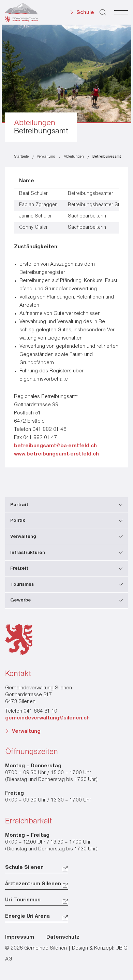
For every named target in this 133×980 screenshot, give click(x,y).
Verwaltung (26, 731)
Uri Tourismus (23, 900)
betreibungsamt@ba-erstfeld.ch (55, 445)
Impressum (19, 937)
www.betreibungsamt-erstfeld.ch (56, 454)
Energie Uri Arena (27, 916)
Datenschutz (62, 937)
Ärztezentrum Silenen (33, 884)
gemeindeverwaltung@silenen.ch (47, 718)
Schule (85, 12)
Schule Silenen (24, 867)
